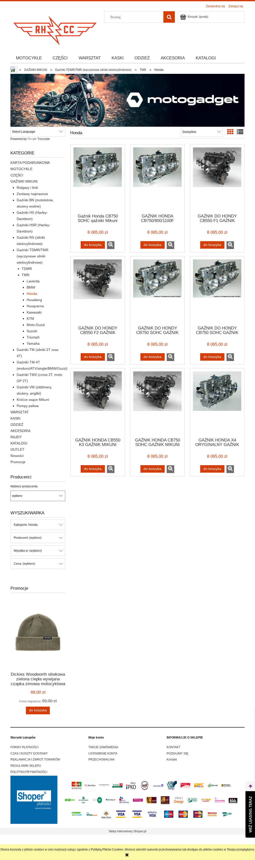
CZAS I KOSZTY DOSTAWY (29, 753)
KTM (30, 319)
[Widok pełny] (240, 131)
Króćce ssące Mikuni (33, 400)
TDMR (27, 269)
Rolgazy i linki (27, 188)
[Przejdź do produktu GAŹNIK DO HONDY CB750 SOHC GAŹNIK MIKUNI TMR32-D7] (217, 290)
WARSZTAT (19, 412)
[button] (111, 245)
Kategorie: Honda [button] (26, 525)
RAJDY (16, 437)
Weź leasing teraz (250, 814)
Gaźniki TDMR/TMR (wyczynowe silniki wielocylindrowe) (32, 256)
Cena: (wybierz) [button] (24, 563)
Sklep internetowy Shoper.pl (127, 831)
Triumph (33, 337)
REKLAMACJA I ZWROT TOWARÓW (35, 759)
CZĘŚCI (16, 175)
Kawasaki (34, 312)
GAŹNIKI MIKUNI (24, 181)
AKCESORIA (20, 431)
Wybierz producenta (24, 486)
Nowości (17, 456)
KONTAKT (173, 747)
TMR (25, 275)
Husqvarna (35, 306)
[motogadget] (127, 100)
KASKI (15, 418)
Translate (43, 139)
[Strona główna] (55, 29)
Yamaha (33, 343)
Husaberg (34, 300)
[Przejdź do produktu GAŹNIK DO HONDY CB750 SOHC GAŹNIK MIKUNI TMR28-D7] (157, 290)
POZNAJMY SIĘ (177, 753)
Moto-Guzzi (36, 325)
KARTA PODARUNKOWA (30, 163)
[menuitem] (28, 58)
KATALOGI (18, 443)
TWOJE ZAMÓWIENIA (103, 747)
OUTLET (17, 449)
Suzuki (32, 331)
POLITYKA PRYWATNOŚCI (28, 772)
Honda (32, 294)
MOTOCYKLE (21, 169)
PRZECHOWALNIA (101, 759)
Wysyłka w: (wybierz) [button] (28, 550)
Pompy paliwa (28, 406)
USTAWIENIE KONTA (102, 753)
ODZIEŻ (16, 425)
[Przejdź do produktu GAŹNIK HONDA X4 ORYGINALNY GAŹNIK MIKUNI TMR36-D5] (217, 402)
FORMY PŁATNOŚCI (24, 747)
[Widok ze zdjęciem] (230, 131)
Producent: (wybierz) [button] (28, 537)
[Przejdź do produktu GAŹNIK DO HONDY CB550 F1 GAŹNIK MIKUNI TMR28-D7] (217, 178)
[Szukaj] (169, 17)
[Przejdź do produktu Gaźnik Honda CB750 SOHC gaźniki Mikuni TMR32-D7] (97, 178)
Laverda (33, 281)
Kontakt (172, 759)
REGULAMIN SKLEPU (25, 765)
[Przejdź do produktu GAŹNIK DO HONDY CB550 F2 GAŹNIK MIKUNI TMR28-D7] (97, 290)
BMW (31, 287)
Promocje (17, 462)
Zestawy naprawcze (32, 194)
